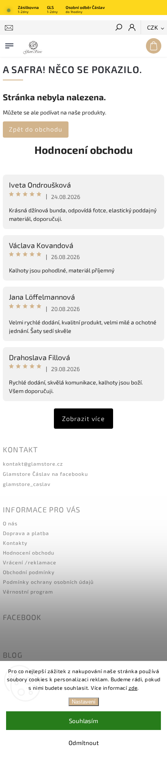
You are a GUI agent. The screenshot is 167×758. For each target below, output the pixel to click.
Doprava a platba (26, 533)
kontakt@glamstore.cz (33, 463)
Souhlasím (83, 720)
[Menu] (9, 44)
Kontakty (15, 543)
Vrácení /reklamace (29, 562)
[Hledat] (118, 28)
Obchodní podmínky (29, 572)
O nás (10, 523)
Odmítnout (84, 742)
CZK (152, 28)
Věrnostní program (28, 591)
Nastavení (84, 702)
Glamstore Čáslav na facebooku (45, 474)
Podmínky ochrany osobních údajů (48, 582)
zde (133, 688)
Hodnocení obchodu (83, 149)
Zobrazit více (83, 418)
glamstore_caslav (27, 484)
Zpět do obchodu (35, 129)
